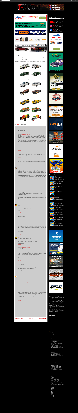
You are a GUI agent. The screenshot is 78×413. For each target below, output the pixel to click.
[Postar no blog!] (22, 124)
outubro (52, 387)
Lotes (50, 303)
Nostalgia (62, 304)
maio (51, 392)
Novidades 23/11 (53, 344)
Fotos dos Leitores (61, 299)
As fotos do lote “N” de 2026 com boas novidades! (58, 192)
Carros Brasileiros (61, 296)
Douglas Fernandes (20, 204)
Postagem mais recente (19, 318)
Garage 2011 (53, 300)
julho (51, 390)
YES (55, 311)
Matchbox (62, 303)
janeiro (52, 396)
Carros (57, 296)
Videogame (62, 310)
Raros (53, 307)
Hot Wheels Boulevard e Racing (54, 345)
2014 (51, 329)
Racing (58, 306)
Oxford (55, 305)
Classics (52, 297)
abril (51, 393)
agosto (52, 389)
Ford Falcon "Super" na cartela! (54, 339)
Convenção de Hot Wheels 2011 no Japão (56, 379)
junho (51, 391)
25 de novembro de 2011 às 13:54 (25, 247)
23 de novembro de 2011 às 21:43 (25, 153)
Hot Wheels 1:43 (61, 301)
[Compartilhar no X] (23, 124)
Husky (61, 302)
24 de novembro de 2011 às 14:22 (24, 215)
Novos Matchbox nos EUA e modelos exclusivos (56, 343)
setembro (52, 388)
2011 (51, 332)
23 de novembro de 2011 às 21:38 (25, 134)
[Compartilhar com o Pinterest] (25, 124)
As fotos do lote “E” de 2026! (57, 222)
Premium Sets (51, 306)
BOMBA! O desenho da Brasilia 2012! (55, 368)
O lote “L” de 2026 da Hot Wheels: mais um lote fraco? (58, 181)
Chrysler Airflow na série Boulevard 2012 (56, 338)
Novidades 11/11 (53, 363)
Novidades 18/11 (53, 352)
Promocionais (55, 306)
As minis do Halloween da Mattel (55, 381)
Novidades (18, 124)
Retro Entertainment (61, 307)
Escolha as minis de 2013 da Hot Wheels (56, 367)
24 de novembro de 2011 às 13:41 (29, 204)
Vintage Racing (51, 311)
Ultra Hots (58, 310)
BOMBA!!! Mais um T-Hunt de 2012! (55, 380)
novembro (52, 334)
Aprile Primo (19, 237)
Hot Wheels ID (54, 302)
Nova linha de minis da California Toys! (55, 354)
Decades (62, 298)
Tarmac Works (51, 309)
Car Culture (54, 296)
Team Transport (56, 309)
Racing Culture (50, 307)
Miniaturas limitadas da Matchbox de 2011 (56, 366)
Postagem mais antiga (42, 318)
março (51, 394)
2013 (51, 330)
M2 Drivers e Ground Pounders (54, 341)
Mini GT (54, 304)
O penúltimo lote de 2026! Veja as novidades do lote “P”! (58, 197)
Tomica (60, 309)
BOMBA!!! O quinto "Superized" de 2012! (56, 346)
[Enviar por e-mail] (21, 124)
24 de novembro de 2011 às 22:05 (26, 237)
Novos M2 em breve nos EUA (54, 350)
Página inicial (31, 318)
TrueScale (56, 310)
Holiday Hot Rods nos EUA (54, 337)
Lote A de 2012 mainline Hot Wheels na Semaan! (57, 351)
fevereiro (52, 395)
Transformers (52, 310)
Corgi (52, 298)
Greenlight (60, 300)
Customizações (59, 298)
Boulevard (50, 296)
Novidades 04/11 (53, 377)
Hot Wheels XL (58, 302)
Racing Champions (61, 306)
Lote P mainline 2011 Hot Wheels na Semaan (56, 364)
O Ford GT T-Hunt (53, 342)
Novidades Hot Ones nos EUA (54, 365)
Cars (49, 297)
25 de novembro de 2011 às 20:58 (25, 263)
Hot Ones (58, 301)
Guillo (63, 300)
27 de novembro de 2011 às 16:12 (25, 282)
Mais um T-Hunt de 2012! (54, 378)
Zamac (57, 311)
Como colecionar (56, 297)
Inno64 (63, 302)
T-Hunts (62, 308)
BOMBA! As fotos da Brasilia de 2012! (55, 353)
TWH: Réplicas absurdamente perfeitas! (55, 340)
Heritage (50, 301)
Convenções (60, 297)
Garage (50, 300)
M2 (52, 303)
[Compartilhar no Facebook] (24, 124)
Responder (19, 131)
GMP (56, 300)
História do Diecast (54, 301)
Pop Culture (58, 305)
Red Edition (55, 307)
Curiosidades (55, 298)
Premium (62, 305)
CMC (53, 297)
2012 (51, 331)
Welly (53, 311)
